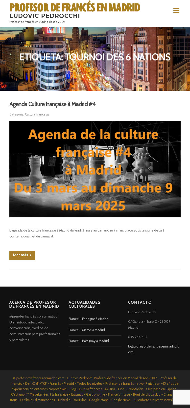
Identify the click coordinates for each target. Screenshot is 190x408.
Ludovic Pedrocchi (44, 15)
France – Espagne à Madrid (88, 319)
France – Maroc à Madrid (87, 330)
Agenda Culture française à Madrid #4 (52, 104)
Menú (176, 10)
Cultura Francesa (37, 114)
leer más (20, 255)
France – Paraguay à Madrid (89, 341)
